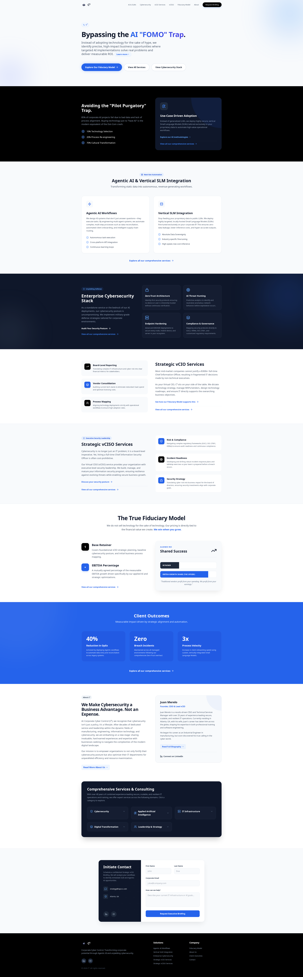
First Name (150, 866)
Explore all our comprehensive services (149, 260)
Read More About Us (94, 767)
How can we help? (153, 890)
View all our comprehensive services (177, 144)
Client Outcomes (196, 956)
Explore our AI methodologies (174, 137)
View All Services (136, 67)
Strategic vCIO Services (162, 960)
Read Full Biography (171, 746)
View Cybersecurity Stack (168, 67)
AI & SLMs (132, 5)
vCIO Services (160, 5)
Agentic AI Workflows (161, 948)
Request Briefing (212, 5)
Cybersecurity (145, 5)
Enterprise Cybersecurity (163, 956)
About (196, 5)
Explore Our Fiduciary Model (100, 67)
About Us (193, 952)
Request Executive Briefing (172, 913)
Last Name (178, 866)
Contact (192, 960)
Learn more (121, 54)
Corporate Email (152, 878)
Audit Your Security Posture (94, 328)
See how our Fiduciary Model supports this (175, 402)
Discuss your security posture (95, 482)
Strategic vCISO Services (163, 963)
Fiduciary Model (184, 5)
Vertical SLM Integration (163, 952)
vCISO (171, 5)
